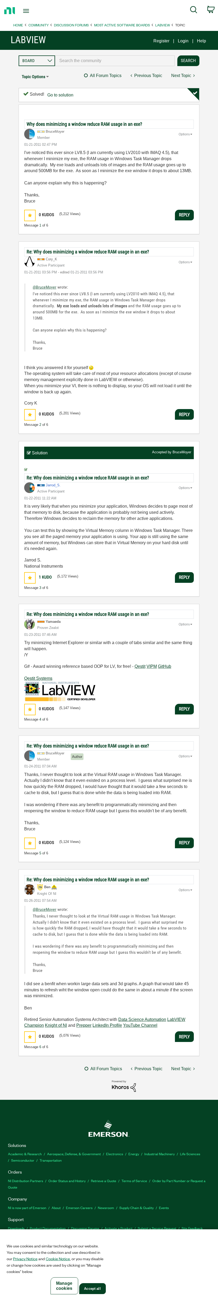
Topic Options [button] (33, 76)
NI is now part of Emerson (27, 1207)
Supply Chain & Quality (136, 1207)
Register (161, 41)
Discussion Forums (71, 24)
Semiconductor (22, 1160)
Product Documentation (48, 1228)
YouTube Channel (140, 1025)
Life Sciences (190, 1153)
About (56, 1207)
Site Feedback (192, 1228)
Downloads (16, 1228)
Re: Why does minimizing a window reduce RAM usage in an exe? (88, 251)
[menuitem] (194, 10)
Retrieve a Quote (103, 1180)
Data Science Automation (142, 1019)
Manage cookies (64, 1286)
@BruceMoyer (44, 287)
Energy (133, 1153)
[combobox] (115, 60)
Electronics (114, 1153)
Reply (184, 214)
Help (201, 41)
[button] (29, 215)
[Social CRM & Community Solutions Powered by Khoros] (124, 1086)
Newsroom (106, 1207)
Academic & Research (25, 1153)
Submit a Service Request (157, 1228)
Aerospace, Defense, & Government (74, 1153)
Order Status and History (67, 1180)
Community (38, 24)
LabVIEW (162, 24)
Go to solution (60, 95)
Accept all (92, 1289)
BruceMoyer (182, 452)
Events (164, 1207)
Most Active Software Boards (122, 24)
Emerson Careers (79, 1207)
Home (18, 24)
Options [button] (184, 134)
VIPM (151, 666)
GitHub (164, 666)
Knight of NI (56, 1025)
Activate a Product (118, 1228)
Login (183, 41)
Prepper (83, 1025)
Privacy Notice (25, 1258)
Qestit (140, 666)
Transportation (51, 1160)
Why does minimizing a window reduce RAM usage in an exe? (84, 124)
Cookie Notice (58, 1258)
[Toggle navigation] (32, 11)
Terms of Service (134, 1180)
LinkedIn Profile (107, 1025)
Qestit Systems (38, 678)
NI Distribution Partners (25, 1180)
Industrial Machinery (159, 1153)
